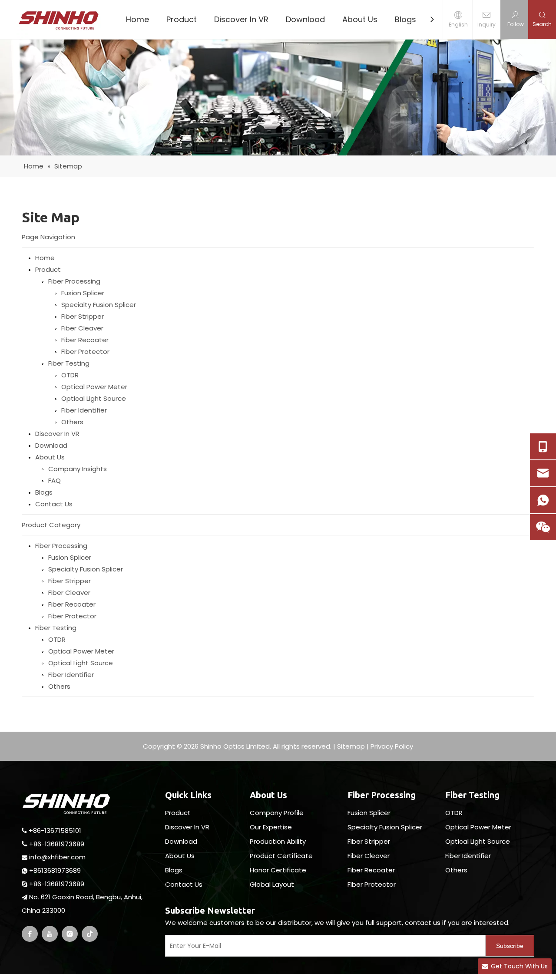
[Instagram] (70, 934)
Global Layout (272, 884)
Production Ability (278, 841)
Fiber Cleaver (82, 328)
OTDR (70, 375)
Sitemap (351, 746)
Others (72, 421)
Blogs (405, 19)
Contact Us (54, 503)
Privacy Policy (392, 746)
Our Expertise (271, 827)
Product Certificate (281, 855)
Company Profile (277, 812)
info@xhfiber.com (57, 857)
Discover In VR (241, 19)
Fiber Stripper (82, 316)
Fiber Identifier (84, 410)
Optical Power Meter (94, 386)
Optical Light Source (93, 398)
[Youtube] (50, 934)
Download (305, 19)
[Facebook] (30, 934)
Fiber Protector (85, 351)
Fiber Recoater (85, 339)
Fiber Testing (68, 363)
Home (137, 19)
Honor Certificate (278, 870)
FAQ (54, 480)
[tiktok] (90, 934)
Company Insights (77, 468)
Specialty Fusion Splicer (98, 304)
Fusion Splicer (82, 292)
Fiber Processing (74, 281)
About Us (359, 19)
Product (181, 19)
